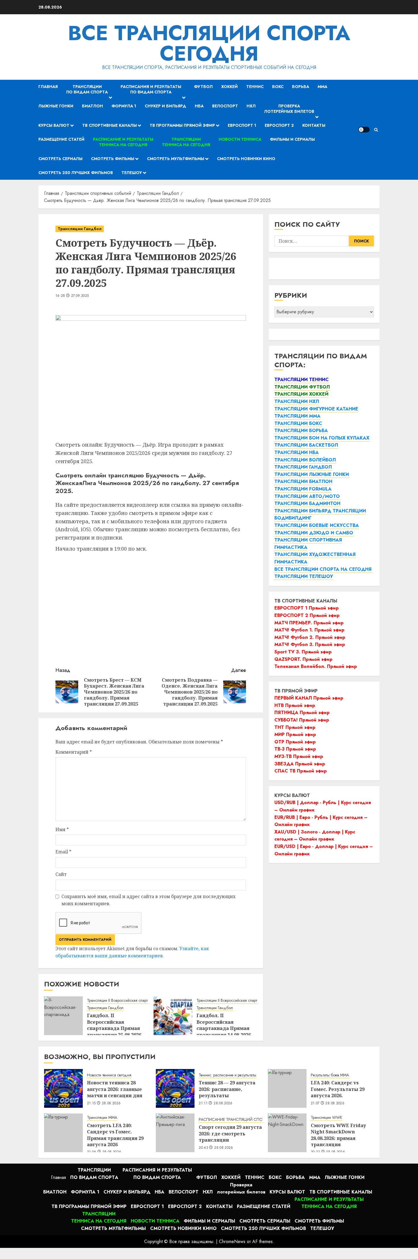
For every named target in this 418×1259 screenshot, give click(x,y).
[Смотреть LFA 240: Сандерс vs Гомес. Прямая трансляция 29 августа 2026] (63, 1132)
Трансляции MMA (102, 1117)
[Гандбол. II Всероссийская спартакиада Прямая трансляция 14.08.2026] (173, 1015)
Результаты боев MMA (330, 1075)
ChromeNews (232, 1241)
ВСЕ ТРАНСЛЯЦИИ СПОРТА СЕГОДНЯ (209, 43)
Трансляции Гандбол (80, 229)
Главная (48, 86)
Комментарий (73, 752)
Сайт (61, 874)
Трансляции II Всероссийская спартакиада (123, 1000)
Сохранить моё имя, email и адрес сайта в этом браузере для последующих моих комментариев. (148, 900)
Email (63, 852)
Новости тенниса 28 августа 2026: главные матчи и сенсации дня (114, 1089)
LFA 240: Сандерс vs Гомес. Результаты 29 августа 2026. (338, 1089)
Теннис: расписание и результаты (227, 1075)
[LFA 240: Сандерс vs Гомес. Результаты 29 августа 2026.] (287, 1088)
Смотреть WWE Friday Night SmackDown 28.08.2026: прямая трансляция (338, 1135)
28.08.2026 (111, 1103)
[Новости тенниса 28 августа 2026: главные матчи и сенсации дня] (63, 1088)
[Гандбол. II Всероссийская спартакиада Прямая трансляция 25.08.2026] (63, 1015)
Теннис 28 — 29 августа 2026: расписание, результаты (227, 1089)
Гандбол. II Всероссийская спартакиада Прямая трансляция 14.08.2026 (223, 1025)
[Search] (376, 129)
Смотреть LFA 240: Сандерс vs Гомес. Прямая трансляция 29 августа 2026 (115, 1135)
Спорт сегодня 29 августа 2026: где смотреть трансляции (230, 1133)
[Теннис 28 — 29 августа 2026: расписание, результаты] (175, 1088)
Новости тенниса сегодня (109, 1075)
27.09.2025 (80, 296)
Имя (62, 829)
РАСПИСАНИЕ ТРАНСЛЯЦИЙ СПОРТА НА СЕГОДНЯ (247, 1119)
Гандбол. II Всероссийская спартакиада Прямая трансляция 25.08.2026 (114, 1025)
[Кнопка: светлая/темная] (364, 129)
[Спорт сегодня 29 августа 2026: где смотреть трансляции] (175, 1132)
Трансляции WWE (326, 1117)
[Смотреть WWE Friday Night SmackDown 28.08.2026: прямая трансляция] (287, 1132)
